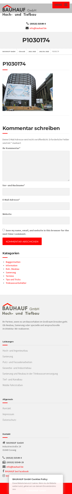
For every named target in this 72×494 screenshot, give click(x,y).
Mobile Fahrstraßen (13, 385)
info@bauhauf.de (38, 28)
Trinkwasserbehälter (16, 282)
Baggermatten (13, 261)
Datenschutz (9, 419)
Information (11, 265)
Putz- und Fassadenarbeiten (17, 362)
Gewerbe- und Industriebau (17, 368)
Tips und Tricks (13, 279)
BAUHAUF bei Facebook (17, 471)
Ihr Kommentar (11, 148)
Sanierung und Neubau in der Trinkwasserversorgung (30, 373)
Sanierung (11, 272)
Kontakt (7, 408)
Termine (10, 275)
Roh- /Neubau (12, 268)
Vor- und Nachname (14, 185)
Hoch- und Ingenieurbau (15, 350)
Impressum (8, 414)
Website (7, 214)
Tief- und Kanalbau (12, 379)
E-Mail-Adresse (11, 199)
